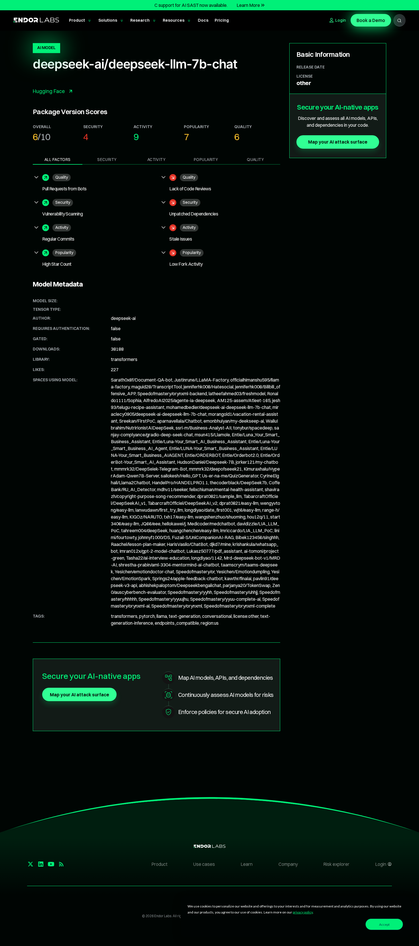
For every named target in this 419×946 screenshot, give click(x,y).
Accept (384, 924)
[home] (36, 20)
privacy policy (303, 912)
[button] (80, 21)
